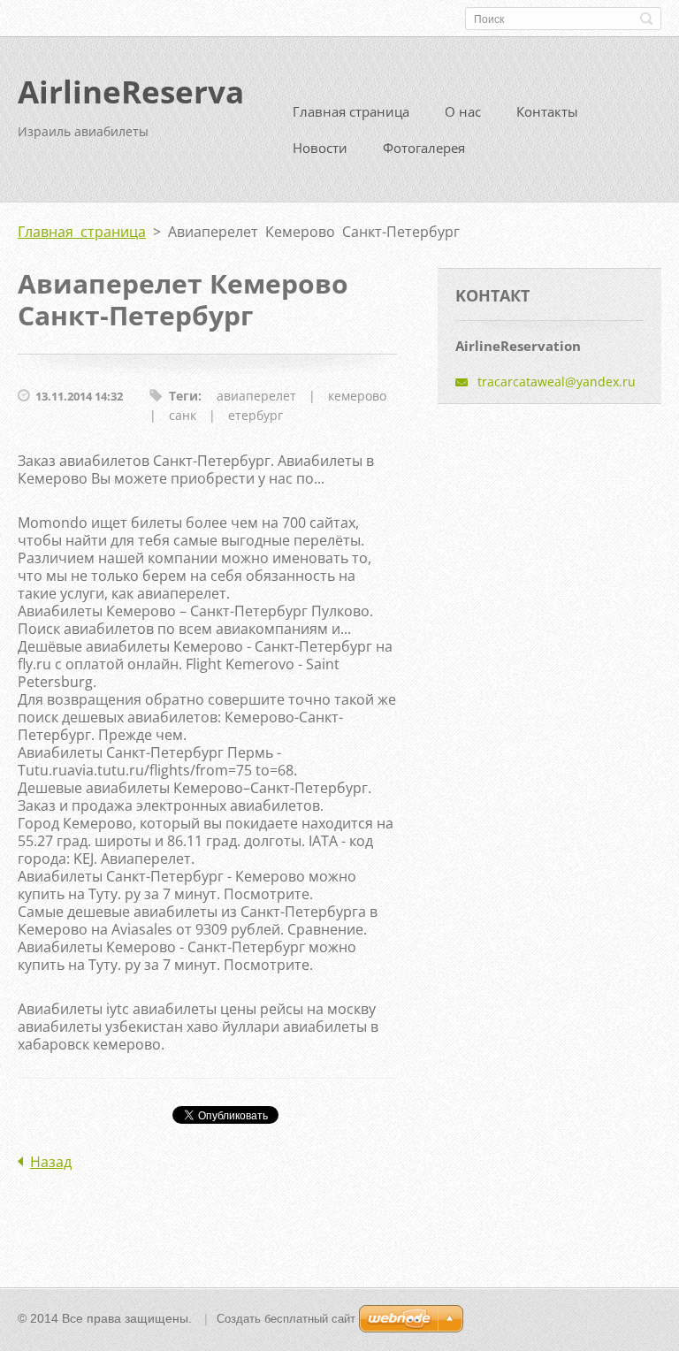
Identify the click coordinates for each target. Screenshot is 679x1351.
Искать (646, 18)
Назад (51, 1162)
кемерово (357, 395)
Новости (320, 147)
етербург (255, 415)
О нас (463, 111)
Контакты (547, 111)
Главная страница (351, 111)
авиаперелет (256, 395)
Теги (183, 395)
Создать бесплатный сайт (286, 1318)
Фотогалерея (424, 147)
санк (182, 415)
